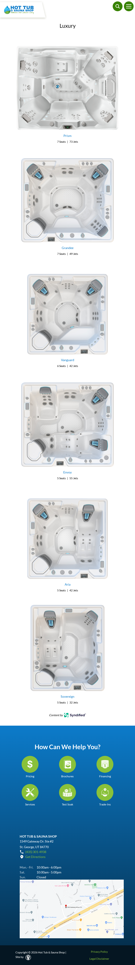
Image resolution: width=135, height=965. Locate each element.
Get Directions (35, 857)
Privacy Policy (99, 951)
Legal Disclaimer (99, 958)
